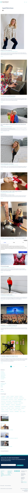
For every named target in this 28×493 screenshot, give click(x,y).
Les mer (2, 56)
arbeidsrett (20, 396)
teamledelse (17, 411)
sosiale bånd (19, 409)
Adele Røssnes (3, 376)
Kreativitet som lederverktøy (6, 294)
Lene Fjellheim (4, 423)
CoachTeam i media (9, 51)
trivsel (20, 411)
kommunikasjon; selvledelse (16, 401)
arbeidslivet (12, 396)
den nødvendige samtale (4, 399)
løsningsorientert (11, 406)
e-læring (15, 399)
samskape (6, 409)
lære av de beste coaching (4, 406)
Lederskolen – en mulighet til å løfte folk (9, 325)
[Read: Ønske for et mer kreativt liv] (12, 31)
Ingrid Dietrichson (3, 375)
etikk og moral (3, 401)
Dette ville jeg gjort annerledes (7, 163)
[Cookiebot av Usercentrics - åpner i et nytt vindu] (24, 240)
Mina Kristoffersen (3, 377)
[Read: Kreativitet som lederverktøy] (14, 284)
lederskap (2, 404)
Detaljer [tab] (14, 242)
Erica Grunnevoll (4, 448)
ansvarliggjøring (3, 396)
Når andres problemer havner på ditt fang (6, 446)
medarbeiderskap (17, 406)
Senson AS (26, 489)
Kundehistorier (9, 326)
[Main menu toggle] (26, 2)
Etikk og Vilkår (2, 485)
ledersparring (13, 404)
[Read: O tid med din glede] (14, 256)
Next (26, 366)
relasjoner (2, 409)
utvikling (24, 411)
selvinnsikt (10, 409)
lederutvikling (18, 404)
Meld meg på (20, 465)
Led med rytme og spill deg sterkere (8, 96)
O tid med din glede (5, 266)
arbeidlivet (8, 396)
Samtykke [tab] (5, 242)
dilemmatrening (11, 399)
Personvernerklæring (8, 485)
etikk (25, 399)
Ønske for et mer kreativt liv (6, 50)
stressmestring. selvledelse (5, 411)
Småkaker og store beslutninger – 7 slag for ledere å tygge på (13, 237)
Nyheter (10, 192)
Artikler (13, 51)
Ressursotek (2, 391)
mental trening (23, 406)
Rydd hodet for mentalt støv (4, 421)
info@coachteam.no (24, 481)
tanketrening (11, 411)
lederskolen (8, 404)
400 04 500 (24, 482)
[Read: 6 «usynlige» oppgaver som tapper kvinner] (14, 344)
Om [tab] (23, 242)
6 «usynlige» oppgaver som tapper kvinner (9, 356)
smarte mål (15, 409)
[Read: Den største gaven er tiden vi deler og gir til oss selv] (14, 181)
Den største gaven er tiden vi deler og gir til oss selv (11, 191)
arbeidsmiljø (16, 396)
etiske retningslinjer (8, 401)
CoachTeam (2, 371)
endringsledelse (20, 399)
